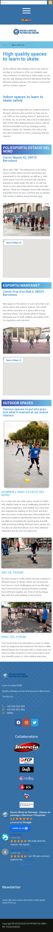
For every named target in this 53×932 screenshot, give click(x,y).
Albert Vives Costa (19, 849)
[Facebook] (18, 722)
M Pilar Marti (16, 834)
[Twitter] (34, 722)
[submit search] (50, 2)
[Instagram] (26, 722)
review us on (18, 828)
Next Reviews (26, 864)
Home (4, 45)
